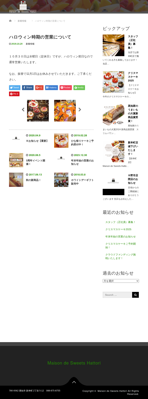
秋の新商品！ (33, 180)
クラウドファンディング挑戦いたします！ (120, 256)
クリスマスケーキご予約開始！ (120, 245)
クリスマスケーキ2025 (118, 229)
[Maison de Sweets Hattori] (22, 6)
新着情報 (30, 44)
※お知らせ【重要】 (37, 140)
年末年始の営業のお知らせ (120, 236)
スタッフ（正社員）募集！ (120, 222)
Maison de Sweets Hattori (74, 362)
